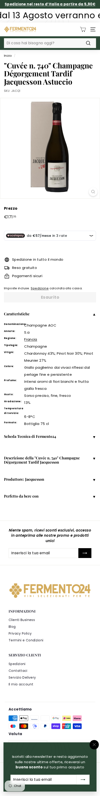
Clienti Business (22, 619)
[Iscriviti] (83, 779)
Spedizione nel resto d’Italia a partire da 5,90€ (50, 4)
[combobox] (50, 43)
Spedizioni (17, 664)
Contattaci (18, 670)
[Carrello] (82, 29)
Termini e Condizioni (26, 640)
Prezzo (10, 208)
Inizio (8, 56)
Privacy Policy (20, 633)
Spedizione (40, 288)
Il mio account (21, 684)
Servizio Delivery (22, 677)
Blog (12, 626)
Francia (30, 339)
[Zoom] (93, 191)
